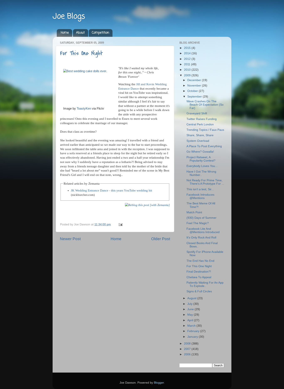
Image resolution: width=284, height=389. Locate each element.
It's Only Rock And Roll (201, 237)
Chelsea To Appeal (198, 277)
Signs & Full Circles (199, 291)
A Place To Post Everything (204, 146)
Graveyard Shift (196, 113)
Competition (100, 33)
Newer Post (70, 239)
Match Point (194, 212)
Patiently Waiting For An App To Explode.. (204, 284)
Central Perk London (200, 124)
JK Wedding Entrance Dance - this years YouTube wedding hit (111, 190)
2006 (187, 354)
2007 (187, 349)
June (191, 309)
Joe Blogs (69, 16)
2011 (187, 64)
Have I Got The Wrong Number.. (201, 173)
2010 (187, 69)
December (194, 80)
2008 (187, 343)
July (190, 303)
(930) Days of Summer (201, 217)
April (190, 320)
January (193, 336)
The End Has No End (200, 260)
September (195, 96)
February (193, 331)
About (80, 33)
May (190, 314)
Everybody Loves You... (201, 166)
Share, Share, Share (200, 135)
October (193, 91)
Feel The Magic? (197, 223)
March (191, 325)
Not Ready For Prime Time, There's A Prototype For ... (205, 182)
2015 (187, 47)
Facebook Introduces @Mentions (200, 196)
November (194, 85)
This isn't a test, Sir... (200, 189)
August (192, 298)
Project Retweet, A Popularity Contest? (200, 159)
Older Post (160, 239)
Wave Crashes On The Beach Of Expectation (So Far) (204, 105)
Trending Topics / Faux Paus (205, 129)
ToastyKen (84, 108)
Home (65, 33)
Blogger (159, 382)
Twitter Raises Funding (201, 119)
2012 (187, 59)
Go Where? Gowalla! (200, 151)
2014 (187, 53)
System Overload (197, 140)
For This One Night (81, 53)
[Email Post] (119, 224)
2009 (187, 75)
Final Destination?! (198, 271)
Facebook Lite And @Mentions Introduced (203, 230)
